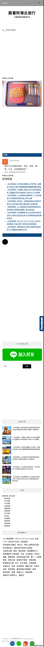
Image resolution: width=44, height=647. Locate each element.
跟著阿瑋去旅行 (22, 13)
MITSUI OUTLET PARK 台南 (26, 539)
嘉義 (4, 557)
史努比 (37, 554)
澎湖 (13, 566)
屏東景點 (7, 511)
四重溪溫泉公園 (23, 557)
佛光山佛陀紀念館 (31, 545)
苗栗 (4, 569)
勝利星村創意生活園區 (23, 548)
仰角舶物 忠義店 (9, 545)
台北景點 (7, 503)
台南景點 (7, 506)
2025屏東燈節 (8, 539)
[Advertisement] (22, 55)
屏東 (4, 560)
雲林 (34, 569)
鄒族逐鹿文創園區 (24, 569)
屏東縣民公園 (8, 563)
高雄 (13, 572)
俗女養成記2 (8, 548)
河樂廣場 (32, 563)
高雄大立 (20, 572)
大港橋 (38, 557)
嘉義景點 (7, 508)
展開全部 (5, 496)
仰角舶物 (24, 542)
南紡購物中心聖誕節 (11, 554)
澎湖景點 (7, 518)
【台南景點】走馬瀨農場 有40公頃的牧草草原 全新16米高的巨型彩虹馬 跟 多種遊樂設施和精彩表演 (24, 215)
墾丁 (32, 557)
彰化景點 (7, 513)
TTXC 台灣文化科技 (11, 542)
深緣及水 (6, 566)
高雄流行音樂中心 (10, 575)
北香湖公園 (7, 551)
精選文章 (28, 566)
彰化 (17, 563)
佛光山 (20, 545)
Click (41, 323)
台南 (22, 554)
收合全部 (12, 496)
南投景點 (7, 498)
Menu (6, 3)
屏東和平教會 (22, 560)
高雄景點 (7, 526)
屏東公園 (11, 560)
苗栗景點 (7, 521)
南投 (15, 551)
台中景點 (7, 501)
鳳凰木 (21, 575)
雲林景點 (7, 523)
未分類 (6, 516)
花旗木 (36, 566)
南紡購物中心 (32, 551)
